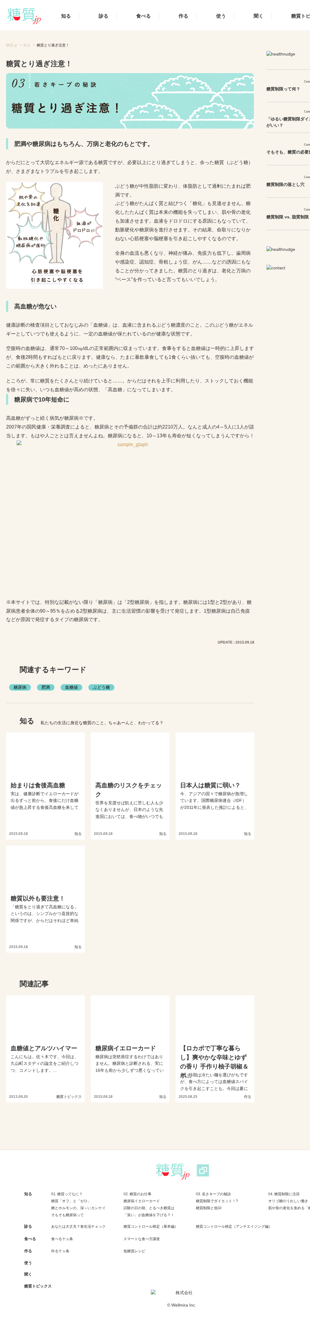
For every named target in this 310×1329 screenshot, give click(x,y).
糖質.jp (11, 45)
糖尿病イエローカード (142, 1201)
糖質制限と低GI (208, 1208)
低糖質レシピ (134, 1251)
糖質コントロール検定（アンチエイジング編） (234, 1226)
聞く (258, 16)
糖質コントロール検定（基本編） (151, 1226)
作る (183, 16)
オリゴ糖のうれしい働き (288, 1201)
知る (66, 16)
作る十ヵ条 (60, 1251)
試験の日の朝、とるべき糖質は (149, 1208)
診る (103, 16)
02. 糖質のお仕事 (137, 1194)
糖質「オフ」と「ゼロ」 (71, 1201)
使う (221, 16)
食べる (143, 16)
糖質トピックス (38, 1286)
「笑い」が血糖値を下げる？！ (149, 1215)
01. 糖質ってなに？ (67, 1194)
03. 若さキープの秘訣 (213, 1194)
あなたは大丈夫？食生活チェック (78, 1226)
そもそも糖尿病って (67, 1215)
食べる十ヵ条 (62, 1239)
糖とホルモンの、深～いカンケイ (78, 1208)
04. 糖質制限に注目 (284, 1194)
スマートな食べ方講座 (142, 1239)
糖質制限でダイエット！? (217, 1201)
